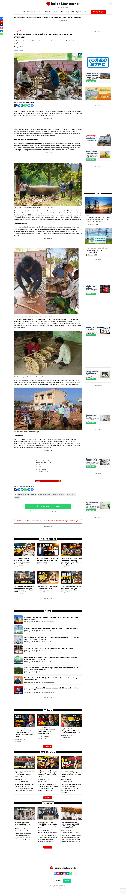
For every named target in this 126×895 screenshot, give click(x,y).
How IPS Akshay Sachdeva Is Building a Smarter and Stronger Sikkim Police (71, 588)
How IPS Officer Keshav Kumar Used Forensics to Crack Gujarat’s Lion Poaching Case (47, 731)
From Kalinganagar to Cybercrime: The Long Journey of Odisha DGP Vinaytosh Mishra (22, 561)
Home (16, 17)
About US (58, 881)
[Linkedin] (22, 105)
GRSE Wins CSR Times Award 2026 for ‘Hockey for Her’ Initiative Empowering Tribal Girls (47, 825)
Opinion (78, 12)
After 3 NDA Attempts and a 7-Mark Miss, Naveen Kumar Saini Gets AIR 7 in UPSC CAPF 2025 (24, 774)
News (38, 12)
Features (30, 12)
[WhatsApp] (70, 873)
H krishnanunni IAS (44, 494)
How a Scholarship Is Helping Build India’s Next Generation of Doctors (23, 824)
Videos (55, 12)
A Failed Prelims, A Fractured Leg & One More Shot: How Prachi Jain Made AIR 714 (71, 774)
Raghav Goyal (18, 50)
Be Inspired (31, 17)
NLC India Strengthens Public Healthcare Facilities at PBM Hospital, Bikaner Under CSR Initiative (70, 825)
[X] (15, 105)
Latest (23, 12)
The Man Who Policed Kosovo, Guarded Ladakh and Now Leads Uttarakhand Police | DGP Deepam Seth (24, 589)
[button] (15, 3)
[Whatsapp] (25, 105)
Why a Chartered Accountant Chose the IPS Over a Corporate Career (47, 588)
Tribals (17, 498)
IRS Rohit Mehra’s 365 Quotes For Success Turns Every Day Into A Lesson (47, 560)
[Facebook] (18, 105)
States (47, 12)
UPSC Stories (65, 12)
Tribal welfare (71, 494)
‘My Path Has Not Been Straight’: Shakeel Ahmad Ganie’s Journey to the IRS (70, 731)
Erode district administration (27, 494)
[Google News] (32, 105)
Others (85, 12)
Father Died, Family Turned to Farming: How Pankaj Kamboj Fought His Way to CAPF (47, 774)
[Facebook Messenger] (28, 105)
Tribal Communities (58, 494)
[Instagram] (64, 873)
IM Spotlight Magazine (98, 12)
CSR (72, 12)
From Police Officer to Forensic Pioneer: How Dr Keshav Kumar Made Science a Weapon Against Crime (24, 732)
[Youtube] (58, 873)
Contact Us (67, 881)
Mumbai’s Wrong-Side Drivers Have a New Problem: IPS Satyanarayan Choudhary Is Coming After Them (71, 561)
